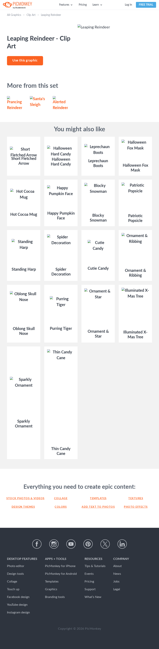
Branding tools (55, 597)
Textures (135, 498)
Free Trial (146, 4)
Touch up (13, 589)
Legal (116, 589)
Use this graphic (25, 60)
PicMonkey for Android (61, 573)
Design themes (23, 507)
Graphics (51, 589)
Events (89, 573)
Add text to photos (98, 507)
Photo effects (136, 507)
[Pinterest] (88, 544)
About (117, 566)
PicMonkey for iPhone (60, 566)
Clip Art (31, 15)
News (117, 573)
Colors (61, 507)
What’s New (93, 597)
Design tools (15, 573)
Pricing (83, 4)
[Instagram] (54, 544)
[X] (105, 544)
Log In (128, 4)
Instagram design (18, 612)
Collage (61, 498)
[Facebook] (36, 544)
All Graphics (14, 15)
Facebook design (18, 597)
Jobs (116, 581)
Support (90, 589)
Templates (98, 498)
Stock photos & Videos (23, 498)
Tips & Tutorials (95, 566)
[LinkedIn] (122, 544)
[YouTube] (71, 544)
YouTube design (17, 604)
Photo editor (15, 566)
